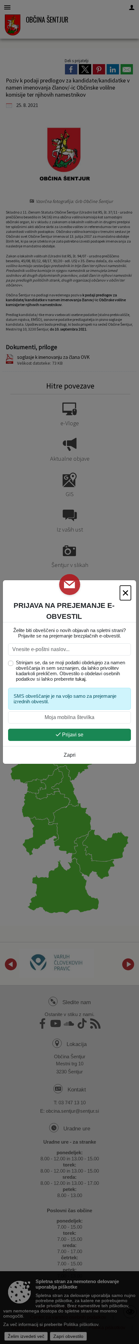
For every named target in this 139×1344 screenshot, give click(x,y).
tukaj (80, 679)
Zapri (70, 755)
